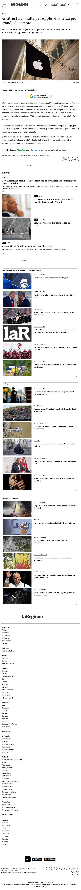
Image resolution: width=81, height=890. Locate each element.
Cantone (5, 627)
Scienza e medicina (9, 792)
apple (10, 155)
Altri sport (5, 687)
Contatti (29, 868)
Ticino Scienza (7, 789)
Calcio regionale (8, 676)
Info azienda (6, 825)
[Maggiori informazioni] (50, 96)
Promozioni (6, 831)
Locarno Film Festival (9, 724)
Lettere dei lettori (8, 750)
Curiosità (5, 770)
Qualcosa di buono (9, 797)
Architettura (6, 773)
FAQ (34, 868)
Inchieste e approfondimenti (12, 760)
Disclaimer (14, 868)
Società (5, 719)
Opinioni (5, 736)
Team (4, 828)
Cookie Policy (18, 872)
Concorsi (5, 833)
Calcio (4, 674)
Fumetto (5, 839)
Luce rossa (6, 695)
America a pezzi (8, 664)
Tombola (5, 836)
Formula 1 (5, 684)
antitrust (4, 155)
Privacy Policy (6, 872)
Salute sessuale (7, 786)
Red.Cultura (32, 90)
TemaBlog (6, 802)
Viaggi (4, 762)
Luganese (5, 638)
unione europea (44, 155)
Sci (3, 679)
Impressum (22, 868)
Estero (5, 656)
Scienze (5, 716)
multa (14, 155)
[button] (48, 868)
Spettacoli (5, 708)
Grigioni (5, 643)
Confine (5, 658)
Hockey (5, 671)
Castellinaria (6, 727)
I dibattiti (5, 752)
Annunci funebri (13, 870)
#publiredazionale (8, 807)
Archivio (5, 820)
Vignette (5, 842)
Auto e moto (6, 776)
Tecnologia (6, 765)
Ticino (4, 630)
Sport (4, 668)
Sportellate (6, 692)
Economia (6, 731)
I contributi (6, 747)
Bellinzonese (6, 633)
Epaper (63, 4)
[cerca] (39, 4)
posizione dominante (24, 155)
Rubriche (6, 757)
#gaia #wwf (6, 805)
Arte (3, 705)
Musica (4, 721)
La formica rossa (8, 744)
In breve (5, 823)
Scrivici (4, 844)
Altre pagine (7, 815)
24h (3, 817)
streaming (35, 155)
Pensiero (5, 713)
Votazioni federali (8, 651)
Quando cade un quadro (10, 781)
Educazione (6, 795)
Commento (6, 739)
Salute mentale (7, 784)
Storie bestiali (7, 768)
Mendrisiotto (6, 641)
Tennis (4, 682)
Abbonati (54, 4)
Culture (5, 703)
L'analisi (5, 741)
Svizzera (5, 648)
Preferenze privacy (32, 872)
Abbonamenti (5, 868)
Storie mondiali (7, 690)
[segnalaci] (47, 4)
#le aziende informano (10, 810)
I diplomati (5, 778)
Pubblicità (4, 870)
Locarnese (6, 635)
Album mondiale (8, 698)
